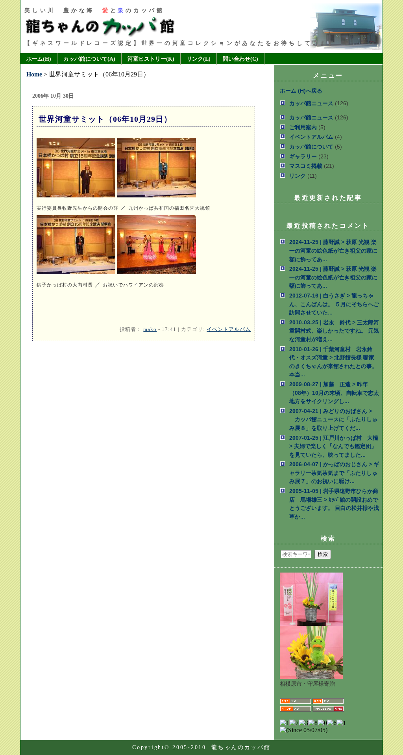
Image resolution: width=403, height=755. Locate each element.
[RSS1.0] (295, 703)
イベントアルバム (229, 329)
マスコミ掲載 (305, 166)
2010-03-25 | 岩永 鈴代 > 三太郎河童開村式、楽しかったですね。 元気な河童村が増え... (334, 330)
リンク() (199, 59)
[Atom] (295, 710)
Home (34, 74)
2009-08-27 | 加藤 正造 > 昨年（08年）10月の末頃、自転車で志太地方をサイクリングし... (334, 392)
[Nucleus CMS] (328, 710)
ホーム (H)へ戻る (301, 90)
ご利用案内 (303, 127)
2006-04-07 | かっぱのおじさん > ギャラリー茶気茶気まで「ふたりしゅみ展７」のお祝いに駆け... (334, 472)
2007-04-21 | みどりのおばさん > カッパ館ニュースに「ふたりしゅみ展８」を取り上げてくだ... (333, 419)
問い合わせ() (240, 59)
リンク (297, 176)
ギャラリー (303, 156)
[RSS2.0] (328, 703)
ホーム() (38, 59)
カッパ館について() (89, 59)
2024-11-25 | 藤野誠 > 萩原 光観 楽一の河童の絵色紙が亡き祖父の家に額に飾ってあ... (333, 250)
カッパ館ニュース (311, 103)
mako (150, 329)
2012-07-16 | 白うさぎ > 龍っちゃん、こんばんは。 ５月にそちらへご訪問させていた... (334, 304)
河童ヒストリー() (151, 59)
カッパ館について (311, 146)
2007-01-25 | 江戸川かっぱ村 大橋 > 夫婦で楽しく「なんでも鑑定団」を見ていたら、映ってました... (333, 446)
